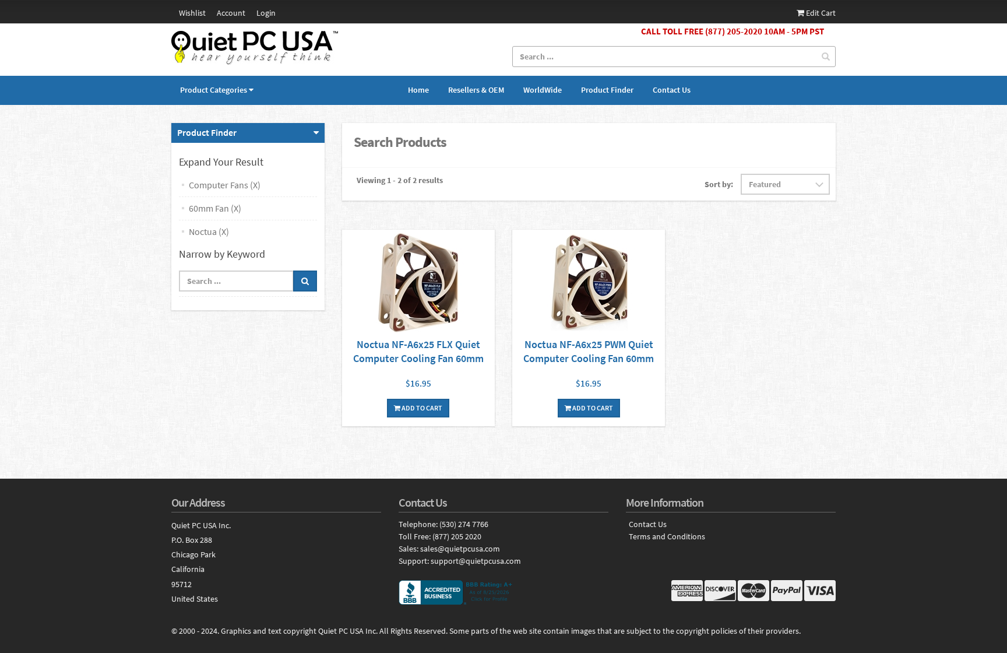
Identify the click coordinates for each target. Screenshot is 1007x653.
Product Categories (213, 90)
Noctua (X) (209, 231)
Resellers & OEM (476, 90)
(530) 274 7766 (463, 524)
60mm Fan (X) (215, 208)
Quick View (418, 283)
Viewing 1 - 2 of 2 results (400, 180)
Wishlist (192, 13)
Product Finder (607, 90)
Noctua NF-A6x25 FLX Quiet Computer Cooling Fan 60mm (418, 351)
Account (231, 13)
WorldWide (542, 90)
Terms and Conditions (667, 536)
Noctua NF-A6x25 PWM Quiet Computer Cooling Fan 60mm (588, 351)
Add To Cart (421, 407)
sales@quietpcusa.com (460, 548)
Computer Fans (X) (224, 185)
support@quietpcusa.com (476, 561)
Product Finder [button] (207, 132)
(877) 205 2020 (456, 536)
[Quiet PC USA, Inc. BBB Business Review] (503, 592)
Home (418, 90)
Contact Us (672, 90)
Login (266, 13)
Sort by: (719, 184)
